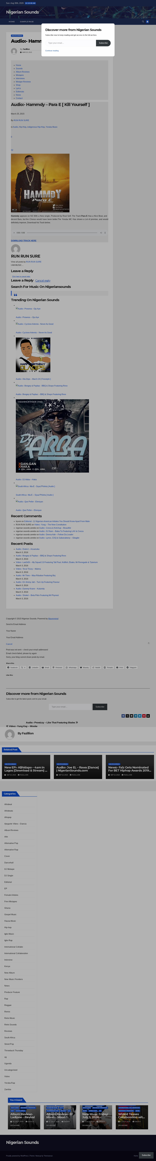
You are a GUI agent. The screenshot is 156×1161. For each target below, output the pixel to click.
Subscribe (103, 43)
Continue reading (52, 51)
